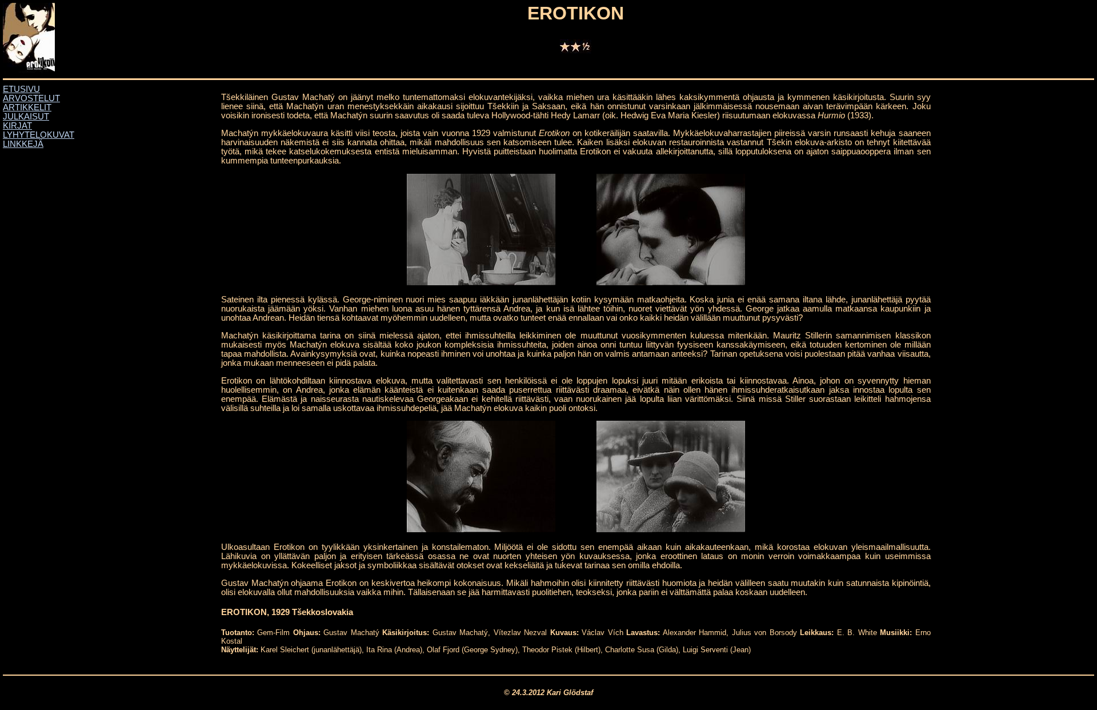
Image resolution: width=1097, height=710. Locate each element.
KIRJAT (17, 125)
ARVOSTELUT (31, 98)
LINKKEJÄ (23, 144)
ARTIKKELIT (27, 107)
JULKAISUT (26, 116)
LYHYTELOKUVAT (38, 134)
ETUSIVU (21, 89)
